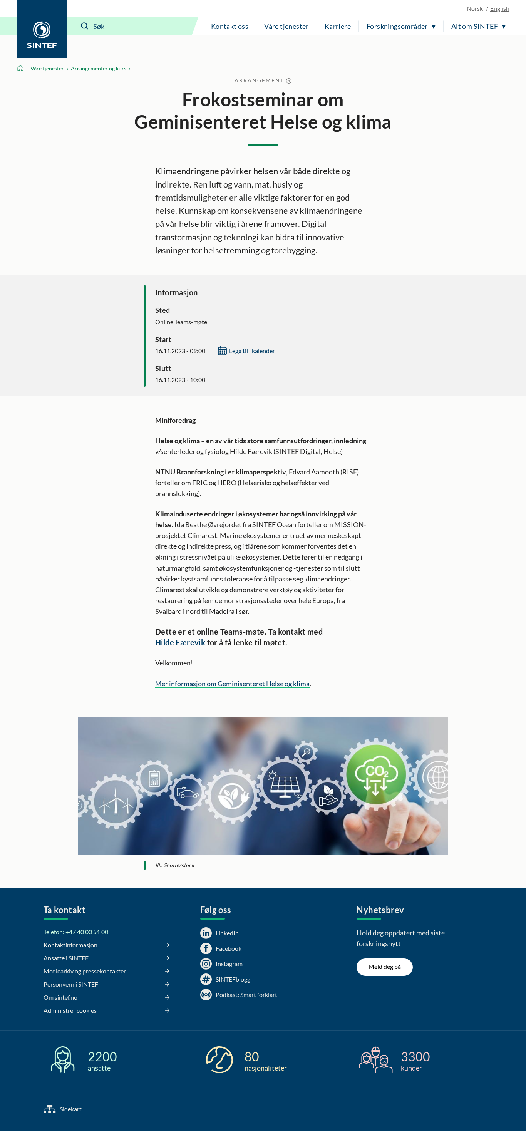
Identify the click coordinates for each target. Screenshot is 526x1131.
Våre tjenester (286, 26)
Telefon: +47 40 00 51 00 (76, 931)
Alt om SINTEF (474, 26)
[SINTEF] (42, 29)
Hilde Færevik (180, 642)
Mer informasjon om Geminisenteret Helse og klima (232, 683)
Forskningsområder (397, 26)
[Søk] (85, 26)
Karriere (338, 26)
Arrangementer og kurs (98, 68)
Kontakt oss (229, 26)
